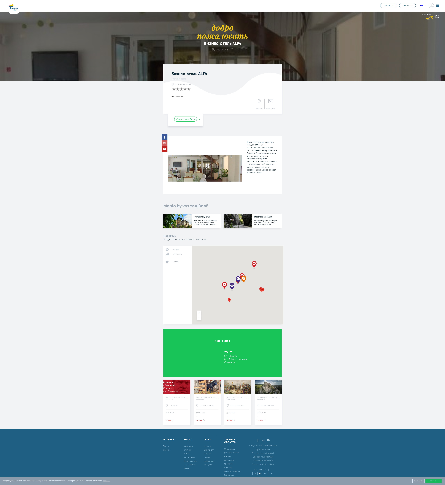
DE (266, 470)
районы (166, 450)
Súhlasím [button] (433, 481)
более (168, 420)
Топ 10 (166, 446)
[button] (229, 300)
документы (229, 460)
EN (260, 470)
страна (176, 249)
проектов (228, 464)
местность (177, 254)
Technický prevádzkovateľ (263, 453)
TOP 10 (176, 262)
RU (260, 473)
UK (271, 473)
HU (265, 473)
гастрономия (189, 457)
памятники (188, 446)
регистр (388, 5)
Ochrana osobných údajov (263, 464)
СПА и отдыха (189, 465)
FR (255, 473)
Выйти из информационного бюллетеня (232, 471)
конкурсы (208, 465)
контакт (270, 108)
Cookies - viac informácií (263, 457)
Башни (186, 468)
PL (271, 470)
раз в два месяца (231, 453)
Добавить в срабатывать (185, 119)
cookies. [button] (106, 481)
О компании (229, 449)
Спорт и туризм (190, 461)
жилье (186, 454)
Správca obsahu (263, 449)
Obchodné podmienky (263, 460)
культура (187, 450)
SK (255, 470)
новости (207, 446)
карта (259, 108)
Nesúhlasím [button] (418, 481)
